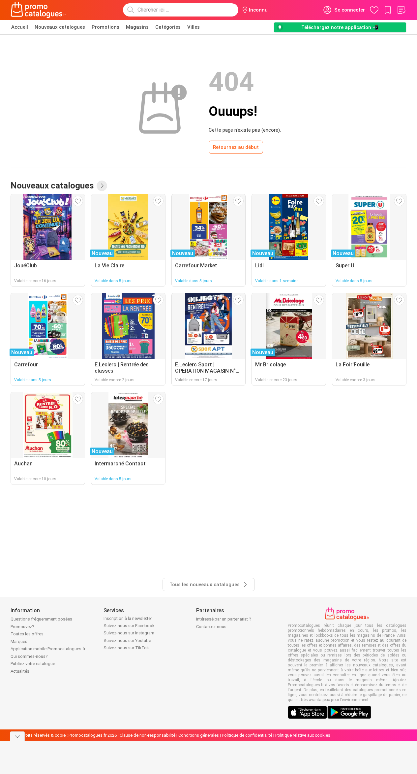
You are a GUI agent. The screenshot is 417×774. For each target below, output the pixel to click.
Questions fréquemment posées (41, 619)
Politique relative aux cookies (302, 735)
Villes (193, 27)
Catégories (168, 27)
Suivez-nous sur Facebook (129, 625)
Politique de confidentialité (247, 735)
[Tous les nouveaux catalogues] (102, 186)
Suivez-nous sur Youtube (127, 640)
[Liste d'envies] (401, 10)
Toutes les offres (27, 633)
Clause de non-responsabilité (147, 735)
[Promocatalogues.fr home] (38, 10)
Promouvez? (22, 626)
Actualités (20, 671)
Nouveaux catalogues (60, 27)
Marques (19, 641)
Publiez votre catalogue (33, 663)
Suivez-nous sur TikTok (126, 647)
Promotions (105, 27)
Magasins (137, 27)
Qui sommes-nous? (29, 656)
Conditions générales (198, 735)
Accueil (19, 27)
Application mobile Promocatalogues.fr (48, 648)
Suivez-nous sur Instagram (129, 632)
